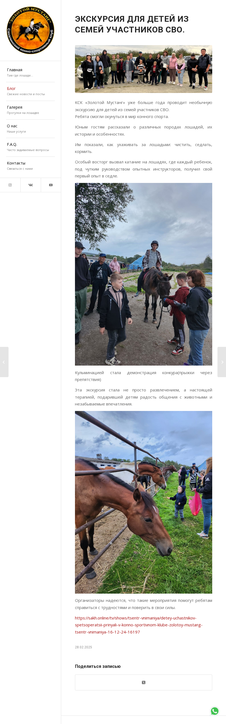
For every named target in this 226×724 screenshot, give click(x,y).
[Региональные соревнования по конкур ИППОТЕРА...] (4, 362)
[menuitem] (30, 73)
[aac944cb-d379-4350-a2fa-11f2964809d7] (143, 69)
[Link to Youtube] (51, 185)
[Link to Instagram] (10, 185)
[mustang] (30, 30)
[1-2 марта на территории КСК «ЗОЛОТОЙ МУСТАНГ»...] (221, 362)
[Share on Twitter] (143, 682)
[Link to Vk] (30, 185)
